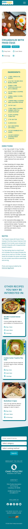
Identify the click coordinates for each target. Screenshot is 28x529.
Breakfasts (6, 46)
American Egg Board (8, 268)
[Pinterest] (14, 504)
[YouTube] (20, 504)
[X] (11, 504)
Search (14, 453)
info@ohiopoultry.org (14, 491)
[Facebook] (8, 504)
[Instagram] (17, 504)
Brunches (16, 46)
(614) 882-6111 (14, 493)
